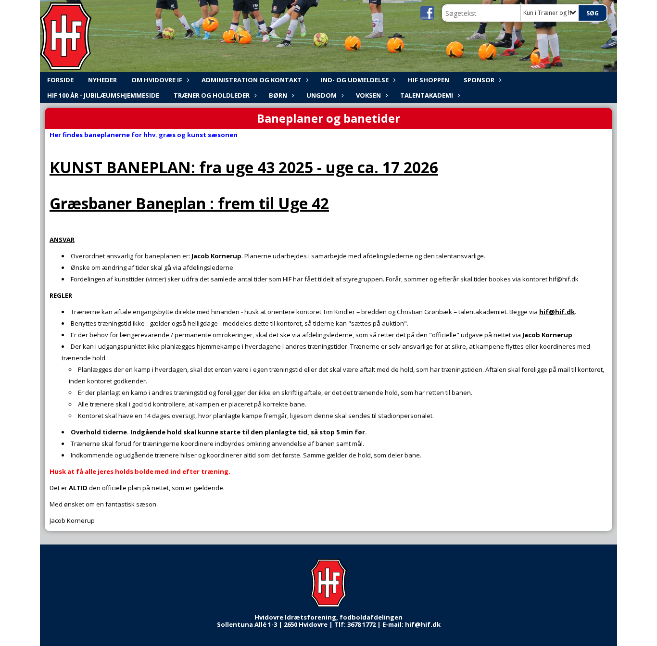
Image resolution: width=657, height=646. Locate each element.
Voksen (368, 95)
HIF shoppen (428, 80)
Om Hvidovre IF (156, 80)
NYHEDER (102, 80)
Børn (278, 95)
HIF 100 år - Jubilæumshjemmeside (103, 95)
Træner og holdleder (212, 95)
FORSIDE (60, 80)
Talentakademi (426, 95)
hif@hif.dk (557, 311)
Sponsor (479, 80)
